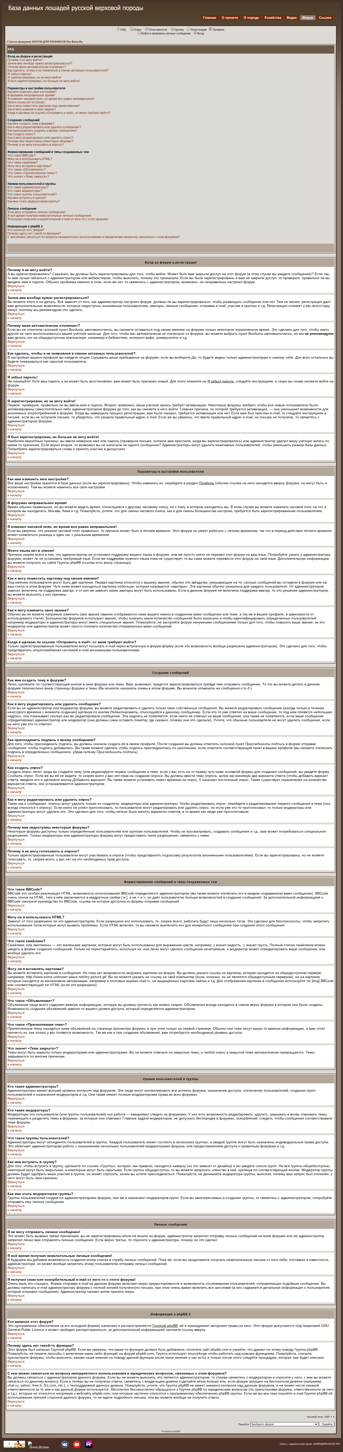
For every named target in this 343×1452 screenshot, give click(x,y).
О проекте (230, 18)
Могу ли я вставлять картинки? (29, 166)
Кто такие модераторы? (25, 191)
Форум (307, 18)
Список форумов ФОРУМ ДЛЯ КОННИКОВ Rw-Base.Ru (45, 41)
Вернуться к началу (16, 288)
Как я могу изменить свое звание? (32, 109)
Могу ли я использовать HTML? (30, 159)
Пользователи (158, 29)
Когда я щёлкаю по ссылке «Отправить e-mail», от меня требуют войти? (59, 113)
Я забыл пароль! (19, 74)
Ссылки (325, 18)
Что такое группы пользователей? (32, 194)
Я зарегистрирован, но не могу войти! (34, 77)
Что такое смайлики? (23, 162)
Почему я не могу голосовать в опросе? (36, 144)
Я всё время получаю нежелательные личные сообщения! (49, 215)
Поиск (137, 29)
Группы (179, 29)
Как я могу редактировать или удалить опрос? (40, 137)
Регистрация (199, 29)
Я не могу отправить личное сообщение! (37, 212)
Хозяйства (272, 18)
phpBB (176, 1431)
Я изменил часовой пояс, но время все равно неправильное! (51, 99)
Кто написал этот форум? (26, 230)
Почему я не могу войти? (25, 60)
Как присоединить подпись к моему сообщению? (42, 130)
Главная (209, 18)
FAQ (123, 29)
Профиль (218, 29)
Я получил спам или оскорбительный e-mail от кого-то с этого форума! (58, 219)
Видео (292, 18)
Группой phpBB (165, 1326)
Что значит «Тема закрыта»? (28, 176)
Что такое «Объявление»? (27, 169)
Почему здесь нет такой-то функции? (34, 233)
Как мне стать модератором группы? (34, 201)
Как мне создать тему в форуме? (31, 123)
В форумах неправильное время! (31, 95)
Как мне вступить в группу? (27, 198)
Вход (200, 33)
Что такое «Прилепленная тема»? (32, 173)
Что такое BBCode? (22, 155)
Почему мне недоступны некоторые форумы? (40, 141)
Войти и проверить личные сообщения (166, 33)
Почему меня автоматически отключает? (37, 67)
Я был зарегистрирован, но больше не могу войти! (44, 81)
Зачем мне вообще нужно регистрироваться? (40, 63)
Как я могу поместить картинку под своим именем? (44, 106)
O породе (251, 18)
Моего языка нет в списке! (26, 102)
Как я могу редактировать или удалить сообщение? (44, 127)
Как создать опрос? (21, 134)
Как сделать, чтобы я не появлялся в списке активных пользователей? (58, 70)
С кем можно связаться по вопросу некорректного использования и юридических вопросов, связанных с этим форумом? (94, 237)
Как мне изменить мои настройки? (32, 92)
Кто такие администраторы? (28, 187)
